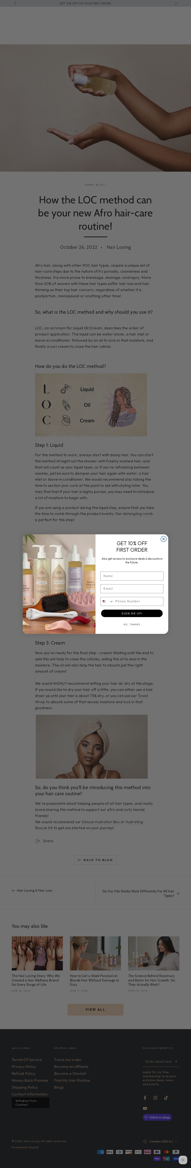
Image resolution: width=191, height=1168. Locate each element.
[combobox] (107, 601)
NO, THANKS (132, 624)
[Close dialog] (163, 539)
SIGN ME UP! (132, 613)
